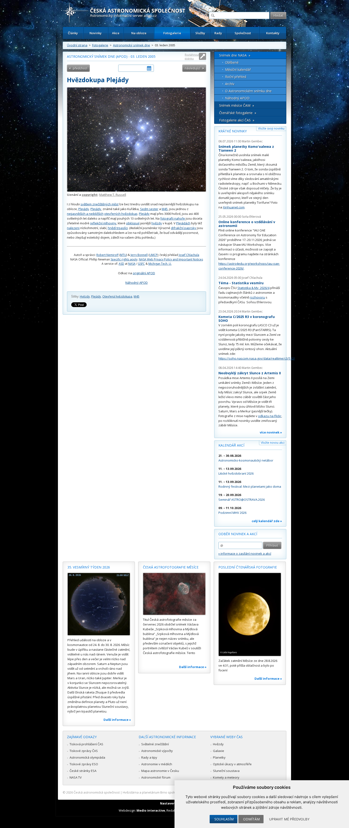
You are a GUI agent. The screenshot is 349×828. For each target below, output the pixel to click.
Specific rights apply (124, 259)
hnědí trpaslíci (118, 228)
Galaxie (218, 751)
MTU (123, 255)
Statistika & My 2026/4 (253, 288)
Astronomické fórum (155, 777)
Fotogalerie (172, 33)
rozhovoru (257, 297)
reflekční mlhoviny (103, 223)
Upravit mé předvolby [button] (289, 819)
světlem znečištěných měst (99, 204)
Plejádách (183, 223)
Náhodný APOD (136, 282)
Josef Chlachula (189, 255)
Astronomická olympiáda (87, 757)
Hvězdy (85, 296)
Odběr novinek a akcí (237, 534)
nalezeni (73, 228)
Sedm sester (149, 209)
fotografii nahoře (172, 218)
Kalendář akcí (231, 445)
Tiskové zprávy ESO (84, 764)
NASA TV (76, 777)
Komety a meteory (226, 777)
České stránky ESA (83, 771)
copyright (90, 195)
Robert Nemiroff (107, 255)
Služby (200, 33)
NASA (132, 264)
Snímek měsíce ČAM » (236, 105)
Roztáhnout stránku (192, 56)
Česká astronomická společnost (97, 792)
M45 (165, 209)
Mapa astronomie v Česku (160, 771)
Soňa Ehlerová (251, 217)
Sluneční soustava (226, 771)
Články (73, 33)
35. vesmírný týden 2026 (88, 567)
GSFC (141, 264)
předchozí (80, 68)
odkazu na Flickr (269, 416)
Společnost (243, 33)
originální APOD (144, 273)
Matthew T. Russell (112, 195)
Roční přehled (235, 76)
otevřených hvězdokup (120, 214)
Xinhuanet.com (234, 207)
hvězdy (156, 223)
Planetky (219, 757)
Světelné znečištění (155, 744)
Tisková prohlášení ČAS (86, 744)
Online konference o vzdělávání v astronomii (246, 224)
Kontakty (272, 33)
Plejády (83, 209)
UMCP (153, 255)
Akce (115, 33)
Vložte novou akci (272, 443)
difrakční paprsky (183, 228)
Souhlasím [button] (224, 819)
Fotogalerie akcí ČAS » (236, 120)
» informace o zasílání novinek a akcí (244, 553)
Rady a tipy (149, 757)
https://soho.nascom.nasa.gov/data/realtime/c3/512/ (256, 358)
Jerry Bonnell (139, 255)
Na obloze (138, 33)
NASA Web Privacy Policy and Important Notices (171, 259)
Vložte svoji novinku (271, 128)
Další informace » (117, 719)
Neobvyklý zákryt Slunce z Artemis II (249, 373)
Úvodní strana (77, 45)
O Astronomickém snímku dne (248, 91)
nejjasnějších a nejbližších (85, 214)
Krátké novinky (232, 131)
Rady (218, 33)
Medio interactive (151, 810)
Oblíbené (232, 62)
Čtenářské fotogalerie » (237, 113)
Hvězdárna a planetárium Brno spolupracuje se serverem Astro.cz (170, 792)
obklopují (132, 223)
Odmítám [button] (251, 819)
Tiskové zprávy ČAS (84, 751)
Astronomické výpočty (157, 751)
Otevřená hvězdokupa (117, 296)
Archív (229, 84)
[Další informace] (98, 604)
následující (192, 68)
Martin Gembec (252, 141)
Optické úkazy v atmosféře (232, 764)
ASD (121, 264)
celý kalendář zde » (267, 521)
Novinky (96, 33)
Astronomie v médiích (156, 764)
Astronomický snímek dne (131, 45)
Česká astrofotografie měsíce (170, 567)
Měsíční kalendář (238, 69)
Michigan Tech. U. (160, 264)
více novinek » (271, 432)
